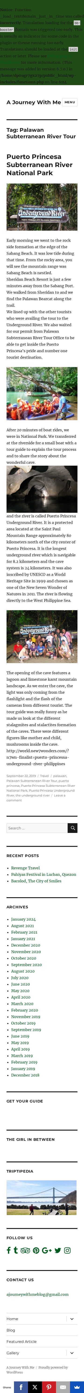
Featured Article (22, 1341)
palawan (59, 776)
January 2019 (23, 1068)
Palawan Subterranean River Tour (32, 781)
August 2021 (22, 925)
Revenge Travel (25, 868)
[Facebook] (21, 1387)
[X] (35, 1387)
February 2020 (24, 1010)
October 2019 (23, 1023)
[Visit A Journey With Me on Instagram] (67, 1251)
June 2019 (20, 1036)
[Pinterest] (49, 1387)
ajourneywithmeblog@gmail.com (38, 1294)
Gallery (13, 1353)
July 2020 (19, 977)
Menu (70, 102)
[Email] (63, 1387)
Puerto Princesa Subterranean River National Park (40, 165)
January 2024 (23, 919)
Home (12, 1319)
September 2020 (26, 964)
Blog (11, 1330)
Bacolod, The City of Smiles (36, 881)
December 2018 (25, 1075)
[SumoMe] (77, 1387)
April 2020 (20, 997)
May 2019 (20, 1042)
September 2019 (26, 1029)
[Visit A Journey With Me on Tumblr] (16, 1251)
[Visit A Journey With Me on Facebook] (9, 1251)
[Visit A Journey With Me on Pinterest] (36, 1251)
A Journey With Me (34, 102)
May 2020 (20, 990)
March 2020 (22, 1003)
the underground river (33, 795)
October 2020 (23, 958)
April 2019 (20, 1049)
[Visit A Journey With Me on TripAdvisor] (25, 1251)
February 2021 (24, 932)
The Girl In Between (31, 1139)
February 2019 (24, 1062)
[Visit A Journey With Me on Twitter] (57, 1251)
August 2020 (23, 971)
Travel (44, 776)
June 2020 (20, 984)
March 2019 (22, 1055)
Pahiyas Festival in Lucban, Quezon (43, 874)
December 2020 (25, 945)
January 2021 (23, 938)
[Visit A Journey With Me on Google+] (47, 1251)
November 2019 (25, 1016)
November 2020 (26, 951)
